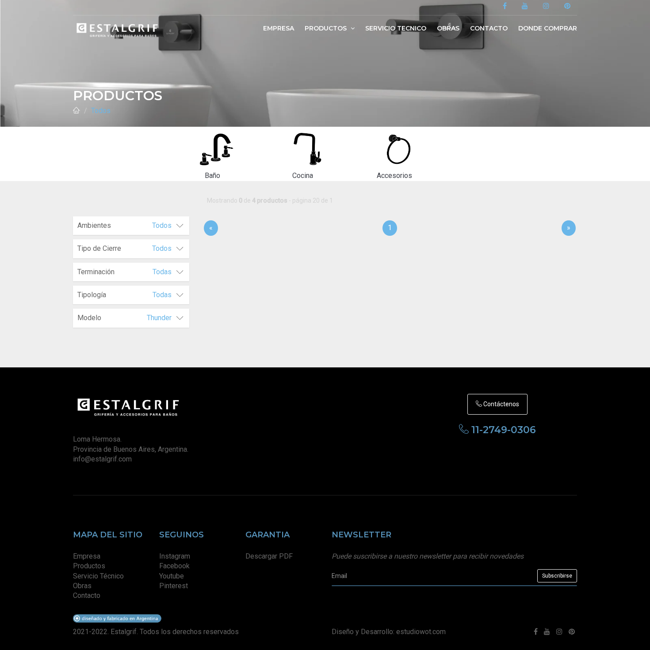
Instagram (174, 556)
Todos (101, 110)
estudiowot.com (421, 631)
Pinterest (173, 586)
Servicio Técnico (98, 576)
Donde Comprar (547, 28)
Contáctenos (500, 404)
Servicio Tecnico (395, 28)
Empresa (278, 28)
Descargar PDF (269, 556)
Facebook (174, 566)
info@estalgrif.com (102, 459)
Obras (448, 28)
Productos (326, 28)
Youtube (171, 576)
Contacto (489, 28)
